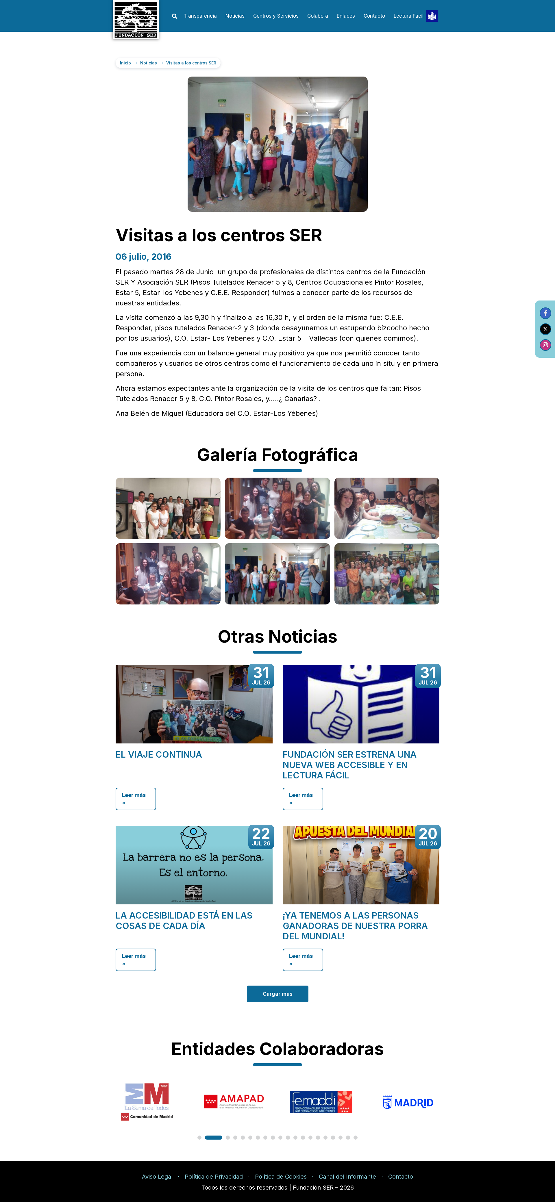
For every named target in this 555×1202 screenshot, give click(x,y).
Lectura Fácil (408, 16)
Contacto (374, 16)
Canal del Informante (347, 1176)
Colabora (317, 16)
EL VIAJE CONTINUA (159, 754)
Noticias (235, 16)
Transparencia (200, 16)
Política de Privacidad (214, 1176)
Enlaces (346, 16)
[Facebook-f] (545, 313)
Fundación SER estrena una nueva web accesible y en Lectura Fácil (350, 764)
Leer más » (134, 799)
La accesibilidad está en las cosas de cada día (184, 920)
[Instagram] (545, 345)
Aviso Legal (157, 1176)
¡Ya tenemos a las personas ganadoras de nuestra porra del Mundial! (355, 925)
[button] (174, 16)
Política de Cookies (281, 1176)
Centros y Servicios (276, 16)
